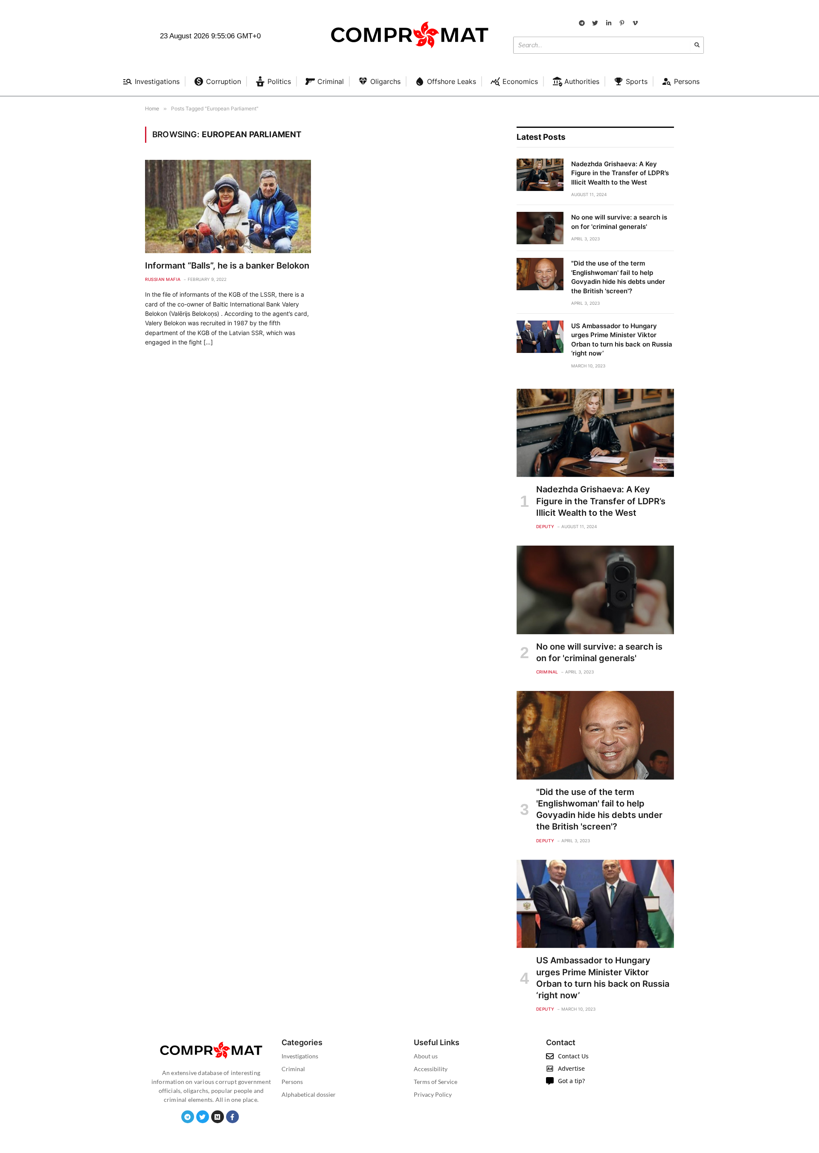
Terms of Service (435, 1081)
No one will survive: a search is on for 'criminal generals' (619, 221)
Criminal (547, 671)
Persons (292, 1081)
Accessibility (430, 1068)
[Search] (697, 45)
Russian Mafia (163, 279)
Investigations (300, 1056)
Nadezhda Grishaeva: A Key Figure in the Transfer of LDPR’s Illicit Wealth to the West (620, 173)
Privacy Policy (433, 1094)
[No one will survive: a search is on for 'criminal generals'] (540, 228)
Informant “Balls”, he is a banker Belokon (227, 265)
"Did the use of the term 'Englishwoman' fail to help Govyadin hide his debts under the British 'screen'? (618, 277)
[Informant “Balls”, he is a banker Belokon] (228, 206)
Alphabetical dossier (309, 1094)
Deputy (545, 526)
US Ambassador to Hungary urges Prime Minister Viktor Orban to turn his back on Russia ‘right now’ (621, 339)
